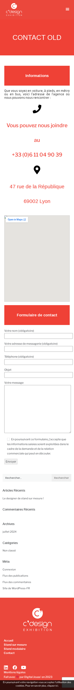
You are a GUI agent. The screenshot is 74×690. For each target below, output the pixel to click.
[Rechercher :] (27, 478)
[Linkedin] (6, 667)
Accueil (8, 640)
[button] (67, 9)
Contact (9, 653)
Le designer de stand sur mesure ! (23, 498)
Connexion (9, 569)
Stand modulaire (14, 648)
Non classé (9, 550)
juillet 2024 (10, 531)
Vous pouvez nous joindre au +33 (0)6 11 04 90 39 (37, 140)
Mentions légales (14, 672)
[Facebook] (15, 667)
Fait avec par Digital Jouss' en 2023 (28, 677)
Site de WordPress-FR (16, 588)
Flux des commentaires (17, 582)
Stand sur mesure (15, 644)
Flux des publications (15, 575)
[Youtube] (23, 667)
